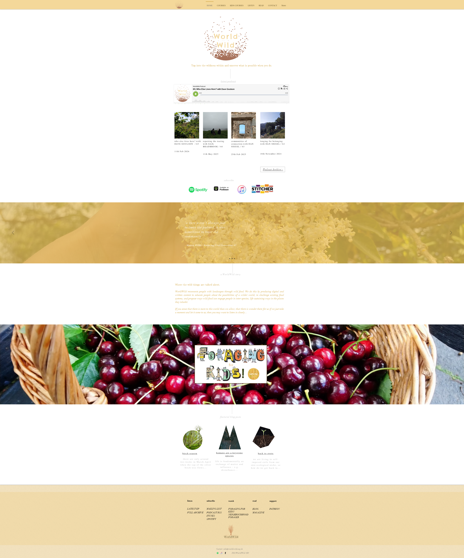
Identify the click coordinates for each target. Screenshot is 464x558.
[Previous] (13, 233)
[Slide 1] (234, 258)
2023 (234, 553)
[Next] (451, 233)
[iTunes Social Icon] (221, 553)
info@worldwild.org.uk (233, 549)
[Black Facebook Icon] (225, 553)
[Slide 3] (229, 258)
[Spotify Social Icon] (217, 553)
